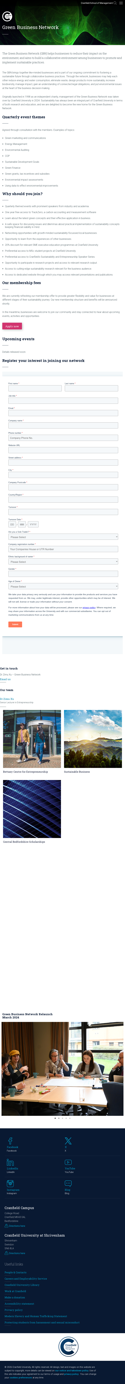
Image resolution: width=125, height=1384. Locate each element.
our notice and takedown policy (71, 1370)
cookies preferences (21, 1377)
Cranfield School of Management (97, 3)
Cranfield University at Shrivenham (35, 1235)
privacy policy (71, 1374)
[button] (62, 1069)
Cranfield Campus (19, 1208)
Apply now (12, 326)
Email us (5, 679)
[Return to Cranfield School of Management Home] (7, 16)
